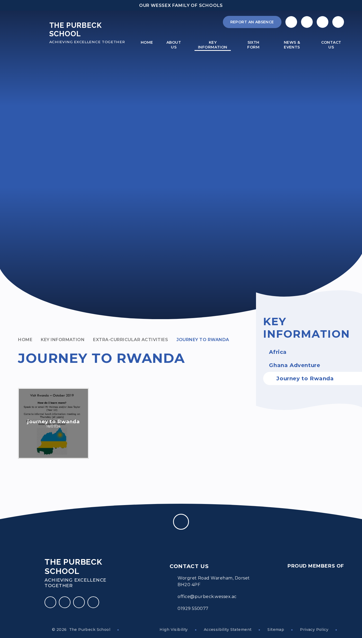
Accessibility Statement (228, 629)
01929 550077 (193, 608)
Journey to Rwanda (202, 339)
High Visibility (174, 629)
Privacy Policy (314, 629)
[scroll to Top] (181, 522)
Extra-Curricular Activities (130, 339)
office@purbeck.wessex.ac (207, 596)
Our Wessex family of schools (181, 5)
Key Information (63, 339)
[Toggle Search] (322, 22)
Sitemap (275, 629)
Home (25, 339)
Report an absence (252, 22)
